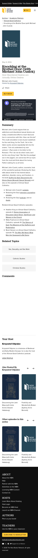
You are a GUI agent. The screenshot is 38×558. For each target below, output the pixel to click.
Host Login (6, 504)
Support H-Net (17, 3)
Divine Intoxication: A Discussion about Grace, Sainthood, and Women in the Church (20, 214)
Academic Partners (16, 18)
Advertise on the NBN (10, 487)
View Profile (7, 358)
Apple (8, 200)
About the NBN (7, 478)
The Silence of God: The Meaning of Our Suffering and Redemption (20, 225)
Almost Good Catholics (12, 20)
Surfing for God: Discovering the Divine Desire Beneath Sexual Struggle (17, 178)
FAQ (3, 481)
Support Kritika (7, 3)
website (25, 190)
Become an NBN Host (10, 507)
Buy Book (8, 93)
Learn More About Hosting (12, 501)
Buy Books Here (28, 3)
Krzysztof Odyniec (17, 83)
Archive (5, 18)
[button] (28, 368)
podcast (23, 197)
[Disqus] (19, 306)
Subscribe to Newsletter (15, 535)
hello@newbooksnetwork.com (13, 540)
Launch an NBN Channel (11, 510)
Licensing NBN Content (10, 490)
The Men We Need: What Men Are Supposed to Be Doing (19, 233)
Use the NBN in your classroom (13, 529)
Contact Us (6, 492)
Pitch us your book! (9, 518)
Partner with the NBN (10, 484)
